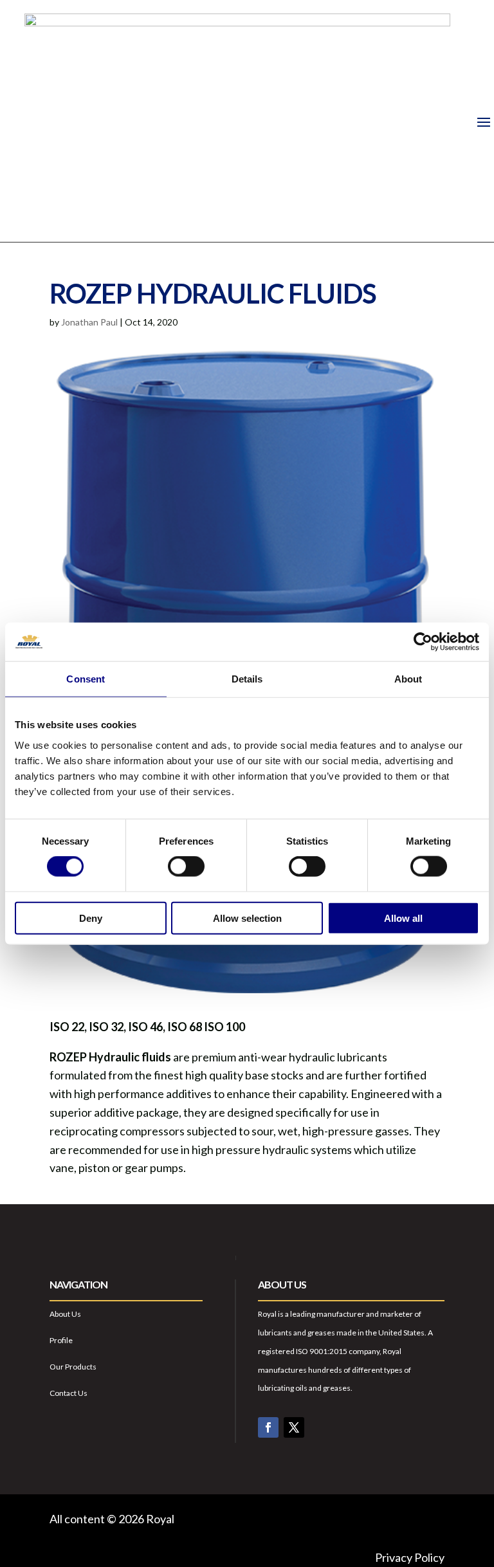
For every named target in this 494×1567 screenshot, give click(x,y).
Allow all (403, 917)
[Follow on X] (294, 1427)
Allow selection (247, 917)
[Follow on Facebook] (268, 1427)
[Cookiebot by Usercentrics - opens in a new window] (423, 642)
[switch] (186, 866)
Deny (90, 917)
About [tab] (408, 679)
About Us (65, 1314)
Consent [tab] (85, 679)
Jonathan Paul (89, 321)
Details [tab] (247, 679)
